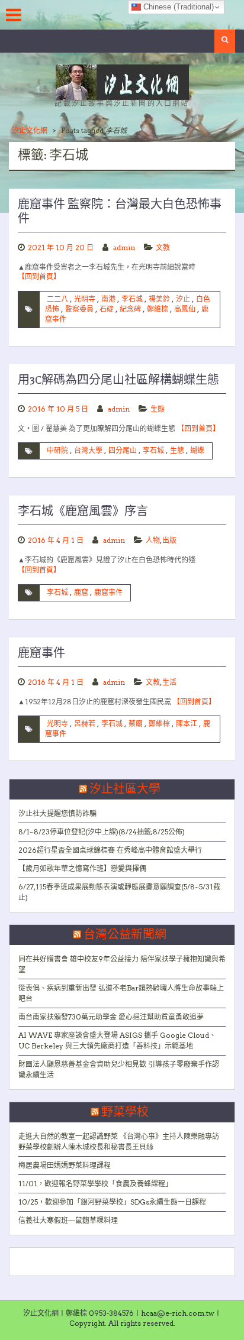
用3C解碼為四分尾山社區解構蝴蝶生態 (118, 380)
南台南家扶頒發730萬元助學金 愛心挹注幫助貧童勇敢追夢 (111, 1016)
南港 (108, 298)
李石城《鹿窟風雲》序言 (83, 511)
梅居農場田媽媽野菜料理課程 (64, 1165)
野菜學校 (125, 1112)
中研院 (57, 450)
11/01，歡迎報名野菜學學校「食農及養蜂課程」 (95, 1183)
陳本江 (186, 723)
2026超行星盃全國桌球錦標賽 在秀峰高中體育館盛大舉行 (110, 850)
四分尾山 (122, 450)
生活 (169, 682)
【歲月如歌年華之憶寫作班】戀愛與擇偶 (82, 868)
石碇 (106, 309)
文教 (163, 247)
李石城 (132, 298)
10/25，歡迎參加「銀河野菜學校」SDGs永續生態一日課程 (112, 1201)
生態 (157, 408)
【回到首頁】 (39, 276)
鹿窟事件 (108, 592)
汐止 (183, 298)
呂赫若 (84, 723)
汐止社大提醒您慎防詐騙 (57, 813)
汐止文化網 (29, 130)
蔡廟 (136, 723)
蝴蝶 (197, 450)
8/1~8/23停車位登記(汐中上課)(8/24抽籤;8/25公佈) (101, 831)
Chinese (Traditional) (177, 6)
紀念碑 (130, 309)
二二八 (57, 298)
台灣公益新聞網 (125, 935)
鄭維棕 (157, 309)
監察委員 (79, 309)
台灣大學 (88, 450)
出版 (169, 540)
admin (124, 247)
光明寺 (84, 298)
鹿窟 (81, 592)
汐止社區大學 (124, 789)
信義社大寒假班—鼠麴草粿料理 (68, 1220)
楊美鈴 (159, 298)
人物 (153, 540)
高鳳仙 (184, 309)
